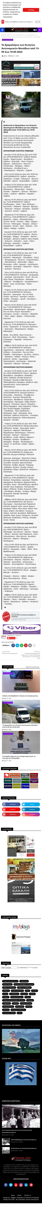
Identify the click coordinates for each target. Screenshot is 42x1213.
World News (24, 981)
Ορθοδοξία (7, 1003)
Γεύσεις (35, 991)
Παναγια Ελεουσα (26, 1003)
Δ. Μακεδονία (14, 994)
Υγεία (20, 1013)
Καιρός (28, 997)
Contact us (27, 1195)
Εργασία (6, 997)
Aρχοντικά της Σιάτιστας (11, 981)
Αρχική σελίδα (6, 35)
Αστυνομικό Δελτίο (18, 35)
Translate (34, 967)
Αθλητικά (6, 991)
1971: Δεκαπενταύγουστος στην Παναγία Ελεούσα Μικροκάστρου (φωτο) (17, 1131)
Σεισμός (29, 1006)
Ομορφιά (30, 1000)
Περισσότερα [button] (7, 17)
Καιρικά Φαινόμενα (17, 997)
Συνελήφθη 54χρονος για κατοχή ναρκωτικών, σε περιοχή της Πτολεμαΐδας (19, 757)
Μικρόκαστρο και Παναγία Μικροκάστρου (24, 1148)
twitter (32, 804)
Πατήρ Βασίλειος (8, 1006)
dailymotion (11, 819)
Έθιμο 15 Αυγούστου (9, 987)
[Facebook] (13, 645)
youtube (12, 809)
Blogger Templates (17, 1197)
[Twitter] (17, 645)
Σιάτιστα (6, 1010)
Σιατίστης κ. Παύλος (9, 1013)
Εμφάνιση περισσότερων (32, 667)
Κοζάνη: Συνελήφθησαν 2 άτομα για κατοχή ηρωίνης (19, 22)
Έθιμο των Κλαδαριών (25, 987)
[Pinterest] (26, 645)
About (19, 1195)
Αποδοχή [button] (31, 10)
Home (13, 1195)
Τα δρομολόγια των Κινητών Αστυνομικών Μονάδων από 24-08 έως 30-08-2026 (20, 726)
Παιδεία (16, 1003)
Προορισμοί (20, 1006)
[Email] (30, 645)
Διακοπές (24, 994)
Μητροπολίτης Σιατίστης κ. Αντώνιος (14, 1000)
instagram (32, 814)
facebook (13, 804)
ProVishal (28, 1197)
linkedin (32, 809)
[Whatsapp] (21, 645)
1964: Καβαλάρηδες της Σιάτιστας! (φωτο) (23, 1139)
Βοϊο (28, 991)
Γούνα (5, 994)
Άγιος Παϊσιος (8, 984)
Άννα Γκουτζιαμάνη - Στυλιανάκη (24, 984)
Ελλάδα (33, 994)
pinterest (13, 814)
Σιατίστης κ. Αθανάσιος (19, 1010)
